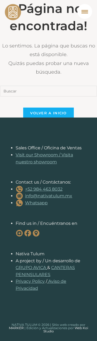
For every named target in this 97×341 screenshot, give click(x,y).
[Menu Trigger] (84, 11)
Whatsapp (36, 202)
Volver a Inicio (48, 113)
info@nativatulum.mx (48, 195)
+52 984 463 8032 (44, 189)
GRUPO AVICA (31, 267)
